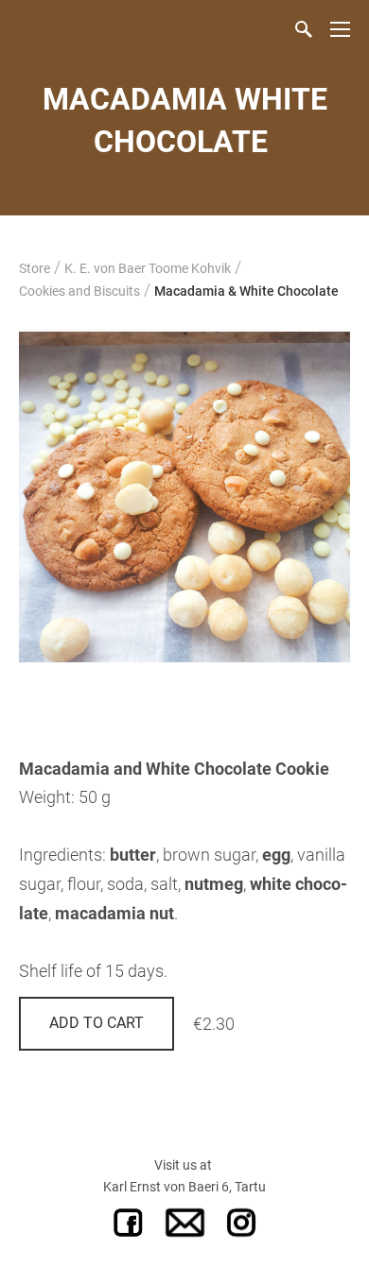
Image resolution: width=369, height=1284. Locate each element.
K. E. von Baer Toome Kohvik (147, 268)
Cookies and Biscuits (79, 291)
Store (34, 268)
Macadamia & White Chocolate (246, 291)
